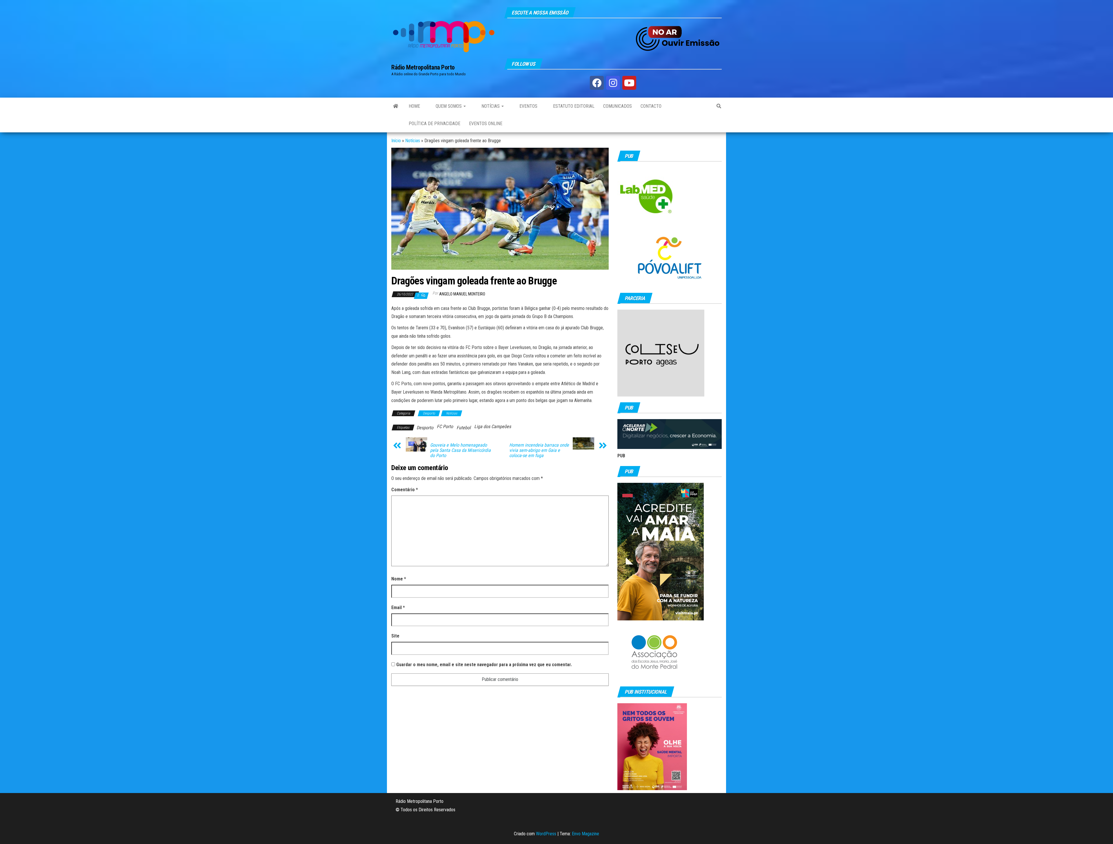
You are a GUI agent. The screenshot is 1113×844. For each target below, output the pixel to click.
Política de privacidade (434, 123)
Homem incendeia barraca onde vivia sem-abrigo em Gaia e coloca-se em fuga (539, 450)
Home (414, 106)
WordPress (546, 833)
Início (396, 140)
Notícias (490, 106)
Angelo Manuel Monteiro (462, 294)
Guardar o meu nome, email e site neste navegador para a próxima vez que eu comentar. (484, 664)
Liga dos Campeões (492, 426)
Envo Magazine (585, 833)
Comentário (404, 489)
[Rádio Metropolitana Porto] (395, 106)
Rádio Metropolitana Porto (423, 67)
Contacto (651, 106)
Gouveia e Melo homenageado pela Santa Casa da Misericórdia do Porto (460, 450)
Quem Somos (448, 106)
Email (398, 607)
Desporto (429, 413)
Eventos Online (485, 123)
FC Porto (445, 426)
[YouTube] (629, 83)
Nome (398, 579)
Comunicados (617, 106)
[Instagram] (613, 83)
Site (395, 636)
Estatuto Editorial (573, 106)
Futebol (464, 427)
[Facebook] (597, 83)
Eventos (527, 106)
